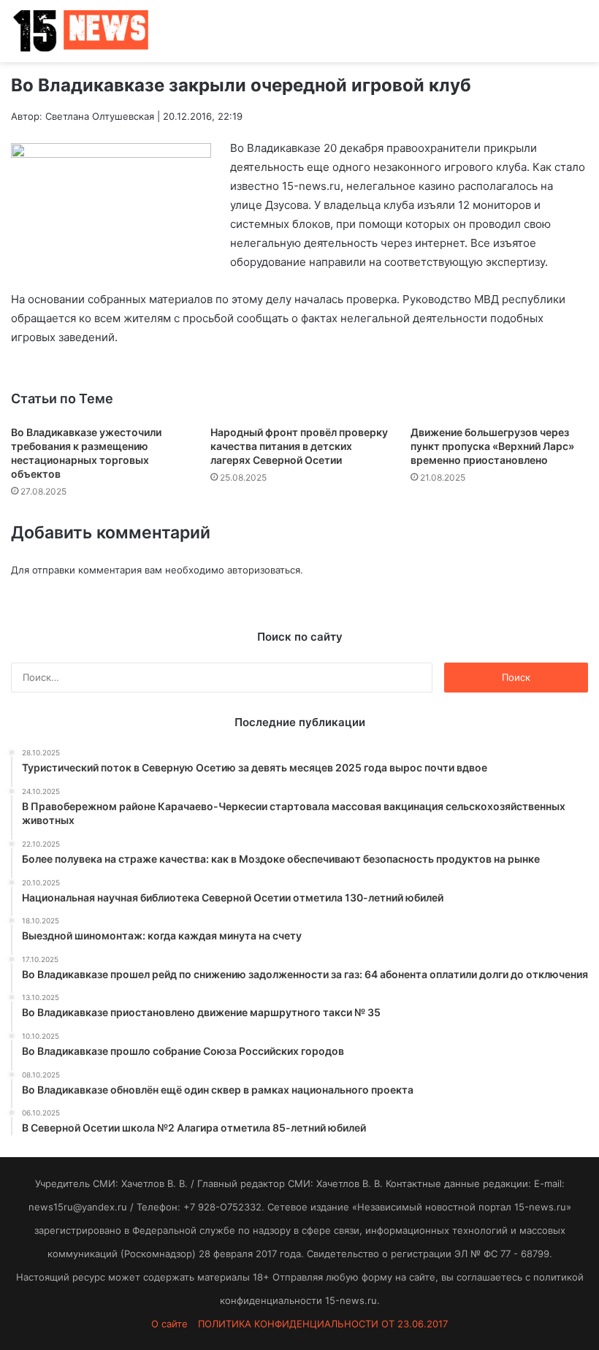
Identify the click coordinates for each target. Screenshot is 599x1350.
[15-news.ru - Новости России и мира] (80, 31)
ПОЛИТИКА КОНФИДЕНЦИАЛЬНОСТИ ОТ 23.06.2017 (323, 1324)
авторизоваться (263, 570)
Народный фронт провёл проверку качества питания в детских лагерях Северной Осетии (299, 446)
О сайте (169, 1324)
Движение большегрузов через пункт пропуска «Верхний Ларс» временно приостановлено (492, 446)
